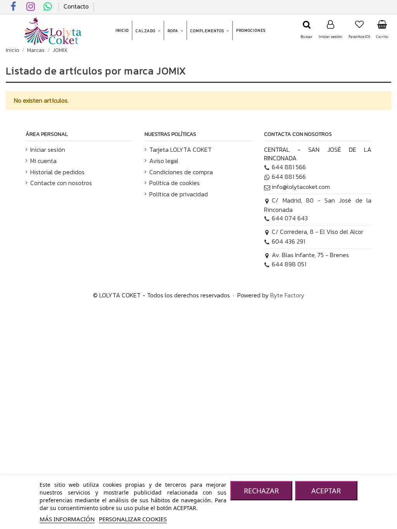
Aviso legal (163, 160)
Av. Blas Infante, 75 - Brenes (310, 254)
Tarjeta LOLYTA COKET (180, 149)
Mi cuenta (43, 160)
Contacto (76, 6)
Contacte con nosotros (61, 183)
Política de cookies (174, 183)
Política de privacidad (178, 194)
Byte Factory (287, 295)
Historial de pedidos (57, 172)
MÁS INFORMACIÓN (67, 519)
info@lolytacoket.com (301, 186)
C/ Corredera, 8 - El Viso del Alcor (317, 231)
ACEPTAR (326, 490)
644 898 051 (289, 264)
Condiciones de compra (181, 172)
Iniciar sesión (47, 149)
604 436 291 (288, 241)
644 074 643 (290, 218)
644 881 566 (289, 167)
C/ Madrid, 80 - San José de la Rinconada (317, 205)
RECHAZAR (261, 490)
